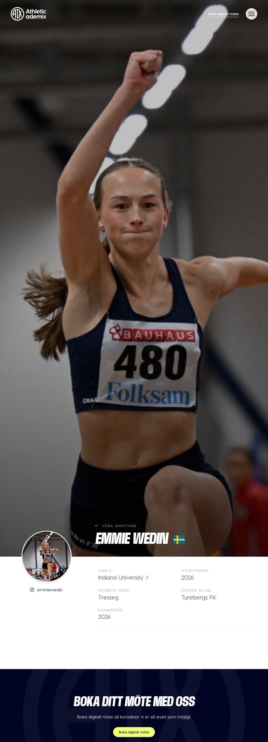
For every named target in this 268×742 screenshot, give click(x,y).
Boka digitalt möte (223, 14)
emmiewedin (49, 589)
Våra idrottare (118, 525)
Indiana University (120, 577)
